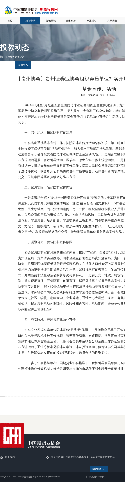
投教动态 (19, 56)
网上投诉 (10, 457)
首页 (2, 56)
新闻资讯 (9, 56)
